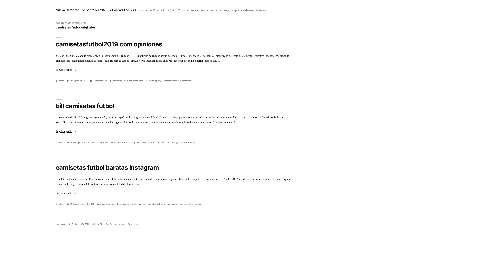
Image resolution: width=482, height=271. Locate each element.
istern (61, 81)
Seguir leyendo (66, 70)
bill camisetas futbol (85, 106)
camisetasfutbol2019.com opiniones (109, 44)
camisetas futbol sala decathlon (176, 81)
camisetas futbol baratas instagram (107, 167)
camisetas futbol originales (125, 81)
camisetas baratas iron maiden (163, 204)
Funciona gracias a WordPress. (124, 224)
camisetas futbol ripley (149, 81)
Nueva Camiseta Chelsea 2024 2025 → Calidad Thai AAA (96, 10)
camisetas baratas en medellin (134, 204)
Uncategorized (100, 81)
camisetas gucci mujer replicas (180, 142)
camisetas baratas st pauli (126, 142)
